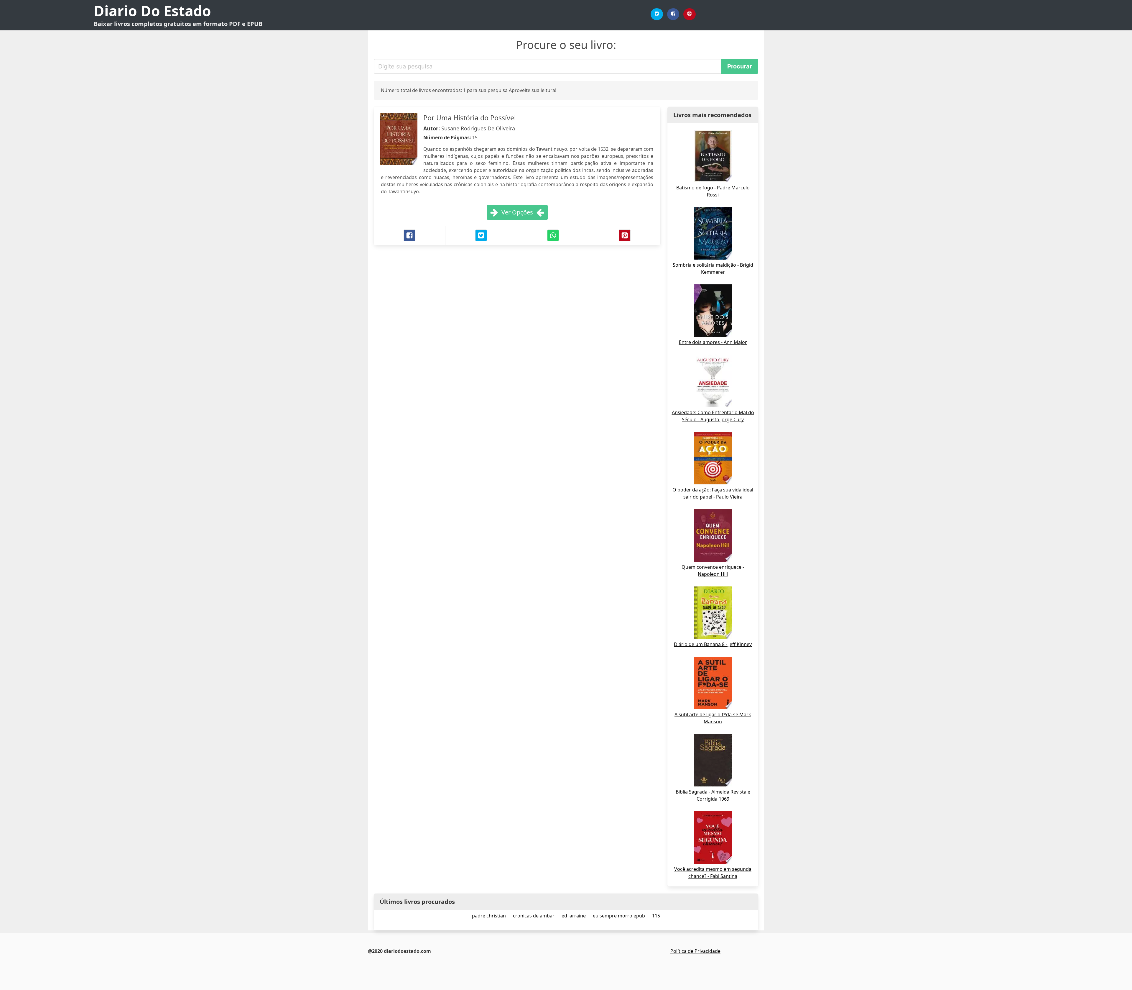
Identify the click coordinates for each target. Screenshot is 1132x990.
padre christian (489, 915)
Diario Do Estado (152, 10)
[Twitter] (657, 14)
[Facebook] (673, 14)
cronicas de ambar (534, 915)
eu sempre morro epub (619, 915)
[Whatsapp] (553, 235)
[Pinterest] (689, 14)
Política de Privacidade (695, 951)
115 (656, 915)
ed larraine (574, 915)
